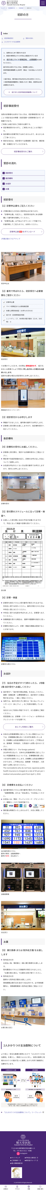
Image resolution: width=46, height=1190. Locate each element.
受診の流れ (29, 38)
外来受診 (21, 8)
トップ (3, 8)
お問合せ (5, 1189)
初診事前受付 (8, 38)
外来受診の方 (11, 8)
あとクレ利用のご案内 (24, 726)
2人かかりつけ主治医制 (12, 42)
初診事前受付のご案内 (23, 151)
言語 (29, 1189)
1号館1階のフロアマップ (10, 238)
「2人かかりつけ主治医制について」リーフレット (22, 1112)
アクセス (17, 1189)
